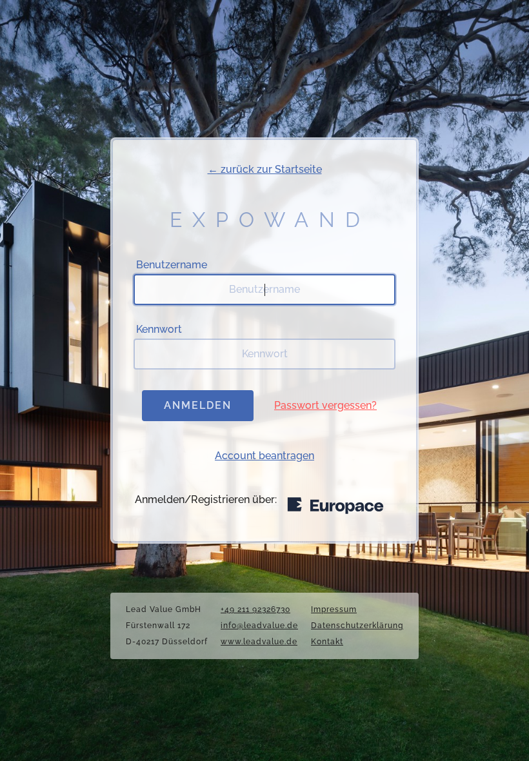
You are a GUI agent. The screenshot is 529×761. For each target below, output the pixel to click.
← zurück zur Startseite (265, 169)
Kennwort (159, 329)
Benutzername (171, 265)
